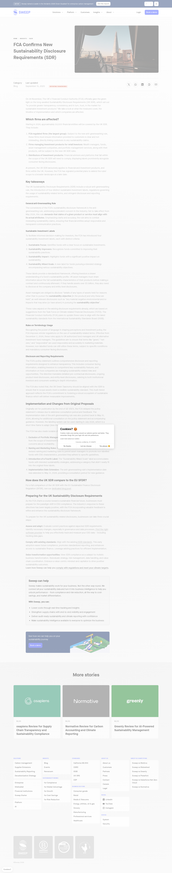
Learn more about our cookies (69, 439)
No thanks (67, 446)
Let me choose (86, 446)
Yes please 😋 (104, 446)
